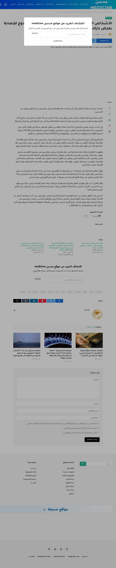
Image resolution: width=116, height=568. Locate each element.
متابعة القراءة (58, 41)
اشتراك (35, 33)
